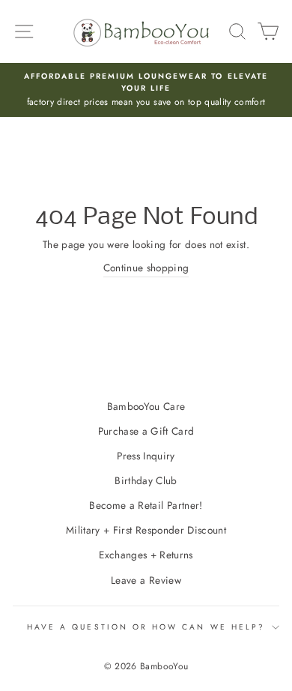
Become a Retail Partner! (145, 505)
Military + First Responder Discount (146, 529)
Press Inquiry (145, 455)
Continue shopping (146, 267)
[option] (146, 89)
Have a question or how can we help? (146, 627)
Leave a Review (146, 580)
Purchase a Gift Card (146, 430)
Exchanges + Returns (145, 554)
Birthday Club (146, 480)
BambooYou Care (146, 406)
